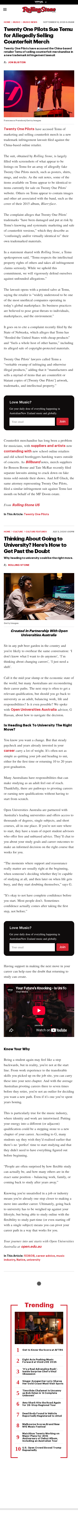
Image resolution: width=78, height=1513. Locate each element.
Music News (30, 22)
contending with (18, 451)
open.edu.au (31, 1246)
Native (20, 1259)
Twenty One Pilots (19, 129)
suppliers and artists (48, 445)
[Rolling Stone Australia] (39, 11)
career (9, 750)
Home (7, 22)
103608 (29, 1255)
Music (16, 22)
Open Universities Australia (34, 709)
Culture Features (36, 532)
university (33, 1259)
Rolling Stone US (26, 505)
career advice (45, 1255)
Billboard (33, 462)
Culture (18, 532)
